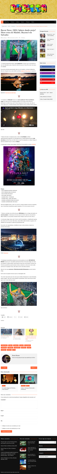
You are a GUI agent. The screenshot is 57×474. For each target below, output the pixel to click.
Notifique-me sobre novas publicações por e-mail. (11, 428)
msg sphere (17, 347)
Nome (2, 410)
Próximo (33, 367)
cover (22, 345)
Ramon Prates (4, 445)
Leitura (17, 22)
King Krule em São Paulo (10, 92)
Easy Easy (28, 71)
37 (29, 444)
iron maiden (28, 345)
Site (1, 420)
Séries (32, 22)
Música (23, 37)
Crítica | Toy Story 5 (50, 49)
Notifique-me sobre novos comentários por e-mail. (11, 425)
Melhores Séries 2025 (12, 445)
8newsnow (6, 252)
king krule (4, 347)
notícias (24, 347)
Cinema (12, 22)
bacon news (4, 345)
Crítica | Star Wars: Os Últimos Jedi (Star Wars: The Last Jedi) (32, 448)
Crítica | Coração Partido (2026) (46, 99)
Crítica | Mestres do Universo (45, 96)
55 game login (3, 441)
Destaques (23, 385)
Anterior (4, 367)
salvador (4, 349)
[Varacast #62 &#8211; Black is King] (6, 332)
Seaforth (23, 71)
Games (22, 22)
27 (29, 457)
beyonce (16, 345)
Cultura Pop (6, 22)
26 (29, 463)
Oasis (29, 347)
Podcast (27, 22)
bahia (11, 345)
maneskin (10, 347)
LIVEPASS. (34, 144)
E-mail (2, 415)
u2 (14, 349)
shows (9, 349)
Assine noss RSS (44, 89)
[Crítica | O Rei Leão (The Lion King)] (18, 332)
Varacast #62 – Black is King (6, 335)
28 (29, 451)
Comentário (3, 399)
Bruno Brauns (4, 37)
